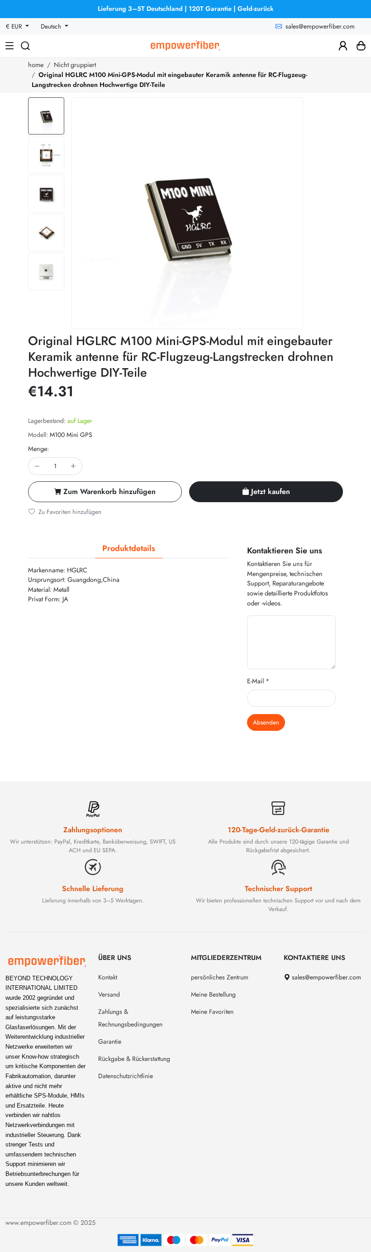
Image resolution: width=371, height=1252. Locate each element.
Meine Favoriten (212, 1011)
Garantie (109, 1041)
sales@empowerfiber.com (320, 26)
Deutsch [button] (52, 26)
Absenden (266, 722)
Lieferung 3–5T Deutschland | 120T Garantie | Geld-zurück (186, 8)
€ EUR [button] (15, 26)
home (35, 64)
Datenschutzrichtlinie (125, 1075)
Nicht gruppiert (75, 64)
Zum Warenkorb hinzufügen (109, 491)
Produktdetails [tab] (128, 548)
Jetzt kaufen (270, 491)
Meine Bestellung (213, 994)
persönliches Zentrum (219, 977)
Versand (109, 994)
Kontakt (107, 977)
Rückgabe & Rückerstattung (134, 1058)
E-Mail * (258, 681)
